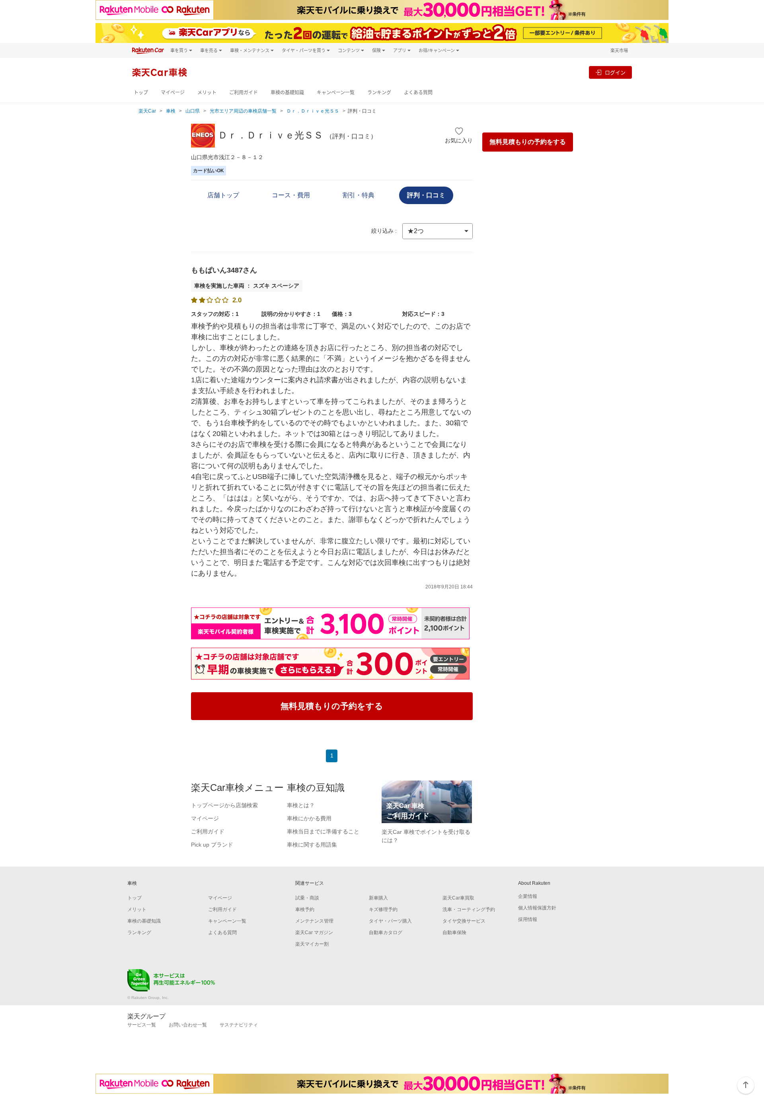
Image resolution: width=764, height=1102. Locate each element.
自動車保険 (454, 932)
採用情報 (527, 919)
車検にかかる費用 (309, 818)
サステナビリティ (239, 1025)
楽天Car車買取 (458, 898)
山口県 (192, 111)
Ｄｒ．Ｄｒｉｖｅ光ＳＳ (312, 111)
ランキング (379, 92)
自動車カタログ (385, 932)
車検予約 (304, 909)
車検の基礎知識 (287, 92)
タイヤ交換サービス (463, 921)
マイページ (173, 92)
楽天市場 (619, 50)
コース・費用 (291, 195)
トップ (141, 92)
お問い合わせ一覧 (188, 1025)
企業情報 (527, 896)
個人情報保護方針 (537, 908)
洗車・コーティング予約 (468, 909)
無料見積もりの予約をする (527, 141)
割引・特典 (358, 195)
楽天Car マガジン (314, 932)
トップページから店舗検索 (224, 805)
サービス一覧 (141, 1025)
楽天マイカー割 (312, 944)
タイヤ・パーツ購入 (390, 921)
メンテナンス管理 (314, 921)
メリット (206, 92)
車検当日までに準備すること (323, 831)
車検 (170, 111)
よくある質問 (418, 92)
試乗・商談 (307, 898)
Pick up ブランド (212, 844)
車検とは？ (301, 805)
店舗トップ (223, 195)
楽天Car (147, 111)
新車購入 (378, 898)
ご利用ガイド (243, 92)
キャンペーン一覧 (336, 92)
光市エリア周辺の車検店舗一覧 (243, 111)
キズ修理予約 (383, 909)
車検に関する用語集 (312, 844)
